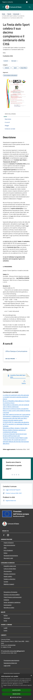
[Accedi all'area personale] (26, 2)
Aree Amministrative (9, 545)
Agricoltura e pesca (9, 607)
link (2, 686)
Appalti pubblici (8, 576)
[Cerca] (30, 7)
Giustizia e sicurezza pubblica (12, 595)
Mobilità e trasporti (9, 584)
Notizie (6, 615)
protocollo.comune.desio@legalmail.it (14, 651)
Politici (5, 553)
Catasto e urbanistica (9, 579)
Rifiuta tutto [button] (16, 694)
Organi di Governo (9, 543)
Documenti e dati (8, 558)
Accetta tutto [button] (16, 690)
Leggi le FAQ (7, 666)
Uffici (5, 548)
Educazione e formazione (10, 592)
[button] (16, 697)
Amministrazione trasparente (12, 673)
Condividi (5, 61)
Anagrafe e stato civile (10, 566)
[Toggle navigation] (3, 7)
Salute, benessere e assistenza (12, 602)
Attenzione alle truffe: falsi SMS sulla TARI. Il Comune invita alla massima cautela (15, 419)
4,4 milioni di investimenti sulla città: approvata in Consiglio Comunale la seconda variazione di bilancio (16, 397)
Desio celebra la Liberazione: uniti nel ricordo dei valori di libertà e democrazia (16, 406)
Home (3, 14)
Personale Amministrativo (11, 556)
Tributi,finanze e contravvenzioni (13, 597)
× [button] (31, 675)
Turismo (6, 582)
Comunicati (16, 14)
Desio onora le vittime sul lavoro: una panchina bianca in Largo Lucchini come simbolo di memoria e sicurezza (16, 410)
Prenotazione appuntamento (11, 660)
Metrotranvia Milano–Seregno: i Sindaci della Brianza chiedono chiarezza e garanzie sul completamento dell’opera (15, 430)
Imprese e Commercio (9, 574)
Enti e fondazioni (8, 550)
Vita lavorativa (8, 571)
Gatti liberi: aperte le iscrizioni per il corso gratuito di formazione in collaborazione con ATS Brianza (16, 415)
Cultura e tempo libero (10, 569)
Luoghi (5, 628)
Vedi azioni (14, 61)
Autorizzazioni (7, 605)
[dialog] (16, 687)
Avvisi (5, 621)
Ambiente (6, 600)
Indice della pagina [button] (10, 114)
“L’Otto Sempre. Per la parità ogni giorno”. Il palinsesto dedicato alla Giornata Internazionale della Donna (16, 441)
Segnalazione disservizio (10, 663)
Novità (9, 14)
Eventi (5, 630)
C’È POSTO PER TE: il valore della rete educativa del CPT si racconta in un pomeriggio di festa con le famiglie (16, 424)
